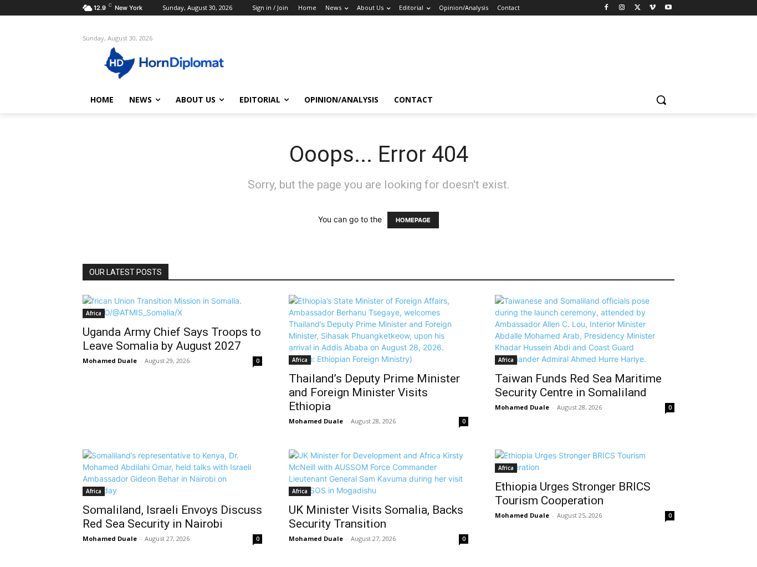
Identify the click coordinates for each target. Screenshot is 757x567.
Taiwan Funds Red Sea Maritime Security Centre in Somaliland (578, 385)
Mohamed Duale (110, 360)
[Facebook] (606, 8)
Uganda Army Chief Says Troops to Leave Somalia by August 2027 (172, 339)
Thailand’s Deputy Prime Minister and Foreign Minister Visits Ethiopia (374, 392)
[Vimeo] (652, 8)
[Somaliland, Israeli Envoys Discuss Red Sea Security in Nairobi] (172, 472)
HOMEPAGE (413, 220)
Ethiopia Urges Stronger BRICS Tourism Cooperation (573, 493)
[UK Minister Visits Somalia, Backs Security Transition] (378, 472)
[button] (661, 99)
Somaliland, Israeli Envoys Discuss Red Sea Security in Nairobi (172, 516)
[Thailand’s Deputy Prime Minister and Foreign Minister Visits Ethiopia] (378, 330)
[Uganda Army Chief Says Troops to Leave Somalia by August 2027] (172, 306)
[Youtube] (668, 8)
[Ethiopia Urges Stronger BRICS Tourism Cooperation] (584, 461)
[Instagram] (622, 8)
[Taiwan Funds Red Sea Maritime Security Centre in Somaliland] (584, 330)
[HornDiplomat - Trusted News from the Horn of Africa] (171, 62)
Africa (93, 313)
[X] (637, 8)
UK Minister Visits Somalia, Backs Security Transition (376, 516)
